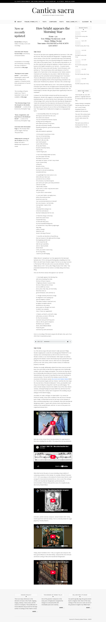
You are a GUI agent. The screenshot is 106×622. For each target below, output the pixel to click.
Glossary (85, 21)
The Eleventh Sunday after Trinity (81, 37)
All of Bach (60, 1)
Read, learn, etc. (72, 21)
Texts (44, 21)
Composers (53, 21)
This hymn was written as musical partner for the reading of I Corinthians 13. (82, 125)
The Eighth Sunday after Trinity (80, 56)
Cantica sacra (53, 10)
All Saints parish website (22, 1)
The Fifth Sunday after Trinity (82, 83)
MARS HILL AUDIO (70, 1)
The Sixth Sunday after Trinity (82, 74)
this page (24, 97)
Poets (62, 21)
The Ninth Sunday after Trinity (82, 46)
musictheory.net (50, 1)
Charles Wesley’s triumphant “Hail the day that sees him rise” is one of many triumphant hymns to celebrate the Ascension (82, 107)
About (19, 21)
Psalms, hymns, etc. (31, 21)
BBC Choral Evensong (37, 1)
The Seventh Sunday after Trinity (81, 65)
